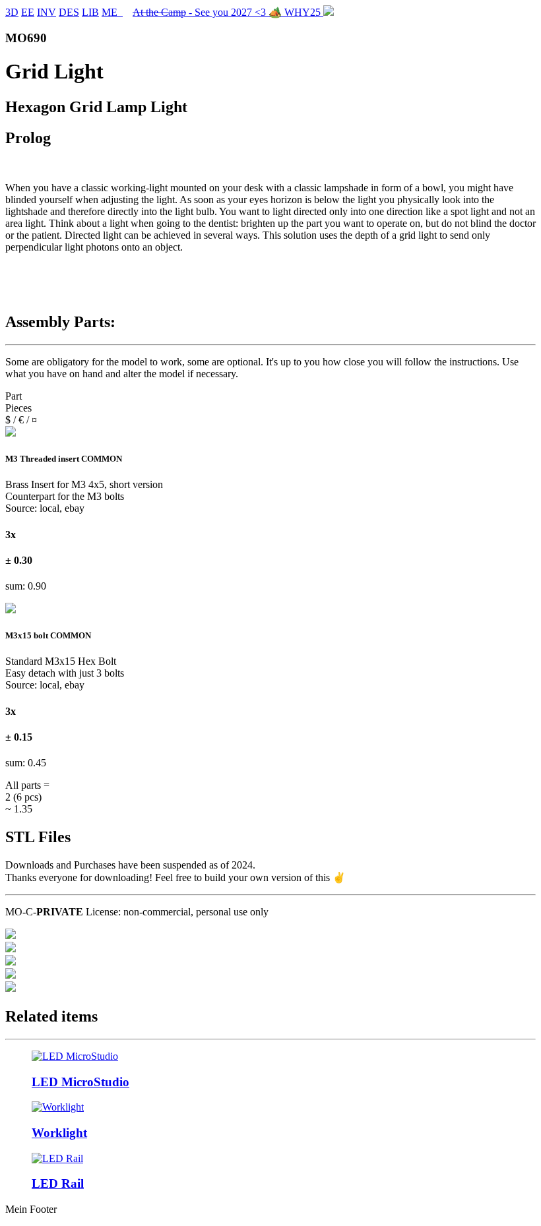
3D (11, 12)
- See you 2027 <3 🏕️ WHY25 (228, 12)
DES (69, 12)
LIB (90, 12)
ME (112, 12)
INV (46, 12)
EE (27, 12)
